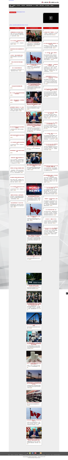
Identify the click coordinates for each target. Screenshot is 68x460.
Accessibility (43, 454)
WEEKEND (37, 5)
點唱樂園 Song (21, 454)
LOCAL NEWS (23, 5)
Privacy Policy (48, 454)
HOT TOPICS (18, 5)
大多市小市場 (11, 6)
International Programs (57, 454)
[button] (51, 18)
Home (9, 454)
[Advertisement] (34, 9)
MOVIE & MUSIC (42, 5)
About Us (12, 454)
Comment (30, 454)
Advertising (34, 454)
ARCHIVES (52, 5)
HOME (10, 5)
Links (51, 454)
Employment (38, 454)
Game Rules (16, 454)
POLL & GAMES (47, 5)
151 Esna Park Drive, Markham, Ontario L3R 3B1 (30, 456)
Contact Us (26, 454)
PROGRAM (14, 5)
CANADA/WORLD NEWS (29, 5)
